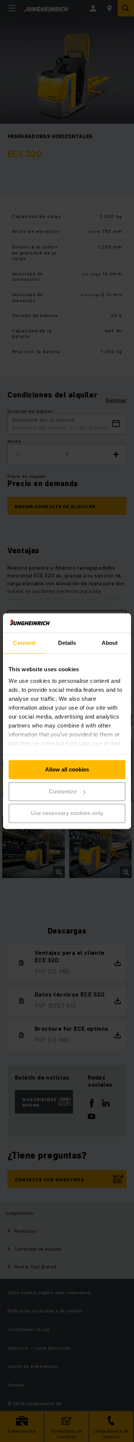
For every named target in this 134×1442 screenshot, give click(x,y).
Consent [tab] (24, 643)
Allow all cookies (67, 769)
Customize (63, 791)
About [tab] (110, 643)
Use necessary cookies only (67, 813)
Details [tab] (67, 643)
